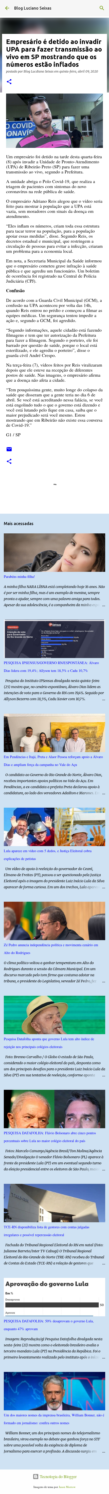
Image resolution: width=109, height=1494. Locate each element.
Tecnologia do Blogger (58, 1476)
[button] (9, 82)
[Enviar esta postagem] (9, 451)
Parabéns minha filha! (19, 576)
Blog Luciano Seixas (32, 8)
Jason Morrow (67, 1487)
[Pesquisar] (102, 8)
